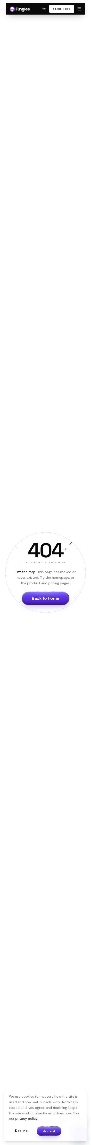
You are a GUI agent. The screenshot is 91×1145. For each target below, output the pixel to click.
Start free (61, 8)
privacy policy (26, 1118)
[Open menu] (79, 8)
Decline (21, 1130)
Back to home (45, 598)
